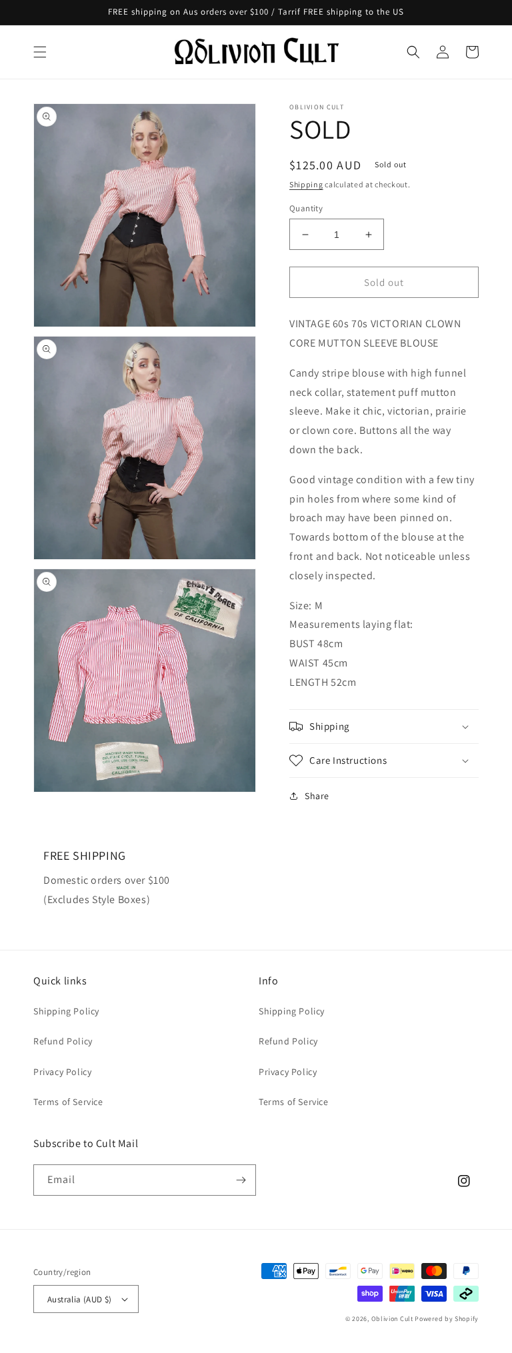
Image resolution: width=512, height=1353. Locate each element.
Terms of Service (68, 1102)
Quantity (306, 208)
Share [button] (317, 796)
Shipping (306, 184)
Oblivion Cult (392, 1318)
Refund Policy (63, 1041)
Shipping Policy (66, 1011)
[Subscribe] (240, 1180)
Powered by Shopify (447, 1318)
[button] (40, 52)
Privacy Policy (62, 1072)
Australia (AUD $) (79, 1299)
